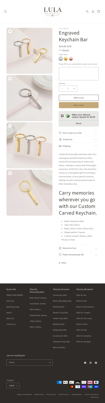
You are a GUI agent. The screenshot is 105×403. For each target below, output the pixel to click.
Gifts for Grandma (83, 336)
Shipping (65, 50)
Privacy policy (51, 394)
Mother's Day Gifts (60, 312)
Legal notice (94, 397)
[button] (5, 11)
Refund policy (39, 394)
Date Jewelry (35, 309)
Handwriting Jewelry (38, 315)
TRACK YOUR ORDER (14, 295)
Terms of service (63, 394)
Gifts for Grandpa (83, 341)
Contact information (92, 394)
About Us (10, 318)
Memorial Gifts (59, 347)
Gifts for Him (81, 301)
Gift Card (10, 301)
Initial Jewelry (35, 321)
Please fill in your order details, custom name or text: (78, 64)
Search (9, 312)
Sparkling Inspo (12, 307)
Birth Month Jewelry (38, 298)
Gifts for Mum (82, 324)
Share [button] (63, 263)
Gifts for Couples (83, 312)
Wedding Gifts (59, 324)
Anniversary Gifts (60, 295)
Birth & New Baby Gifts (62, 301)
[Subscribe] (49, 362)
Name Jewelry (35, 327)
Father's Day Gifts (60, 318)
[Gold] (66, 59)
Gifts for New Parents (85, 307)
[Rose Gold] (71, 59)
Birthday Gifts (58, 307)
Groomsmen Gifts (60, 336)
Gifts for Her (81, 295)
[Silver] (60, 59)
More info (78, 123)
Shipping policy (77, 394)
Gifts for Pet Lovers (84, 318)
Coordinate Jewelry (38, 303)
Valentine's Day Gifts (61, 341)
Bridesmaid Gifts (60, 330)
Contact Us (10, 324)
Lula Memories (27, 394)
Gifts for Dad (81, 330)
